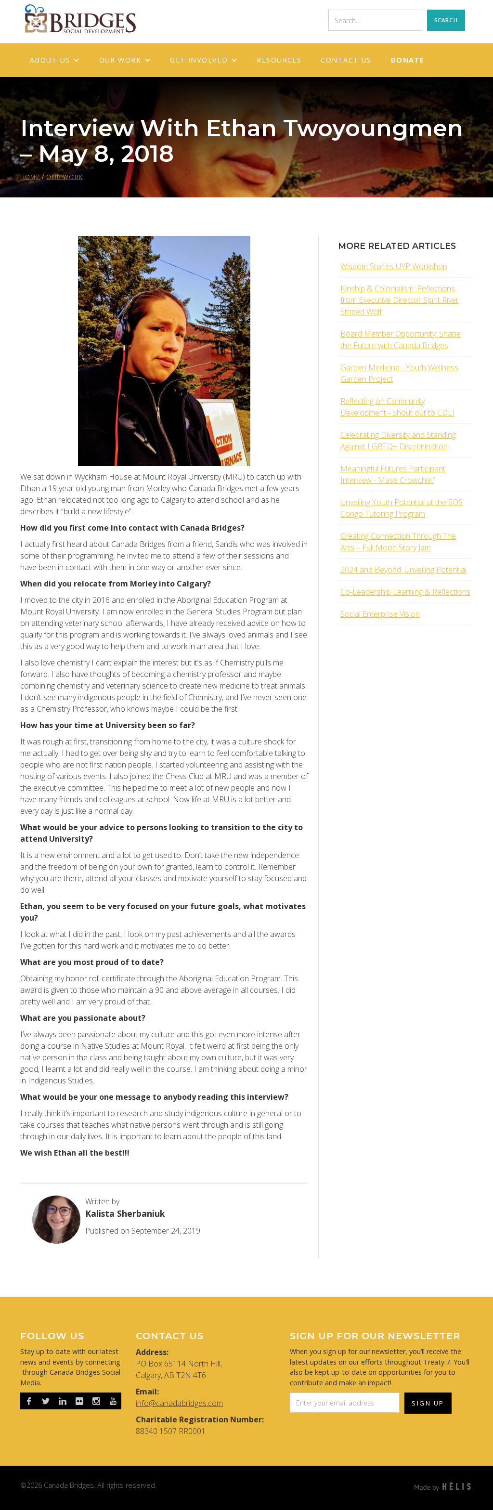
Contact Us (346, 60)
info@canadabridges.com (179, 1403)
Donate (408, 60)
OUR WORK (64, 177)
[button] (55, 60)
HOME (30, 177)
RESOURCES (279, 60)
